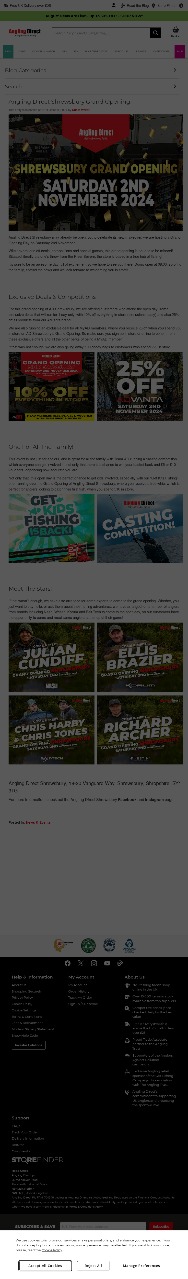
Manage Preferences (141, 1265)
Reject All (93, 1265)
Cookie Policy (52, 1250)
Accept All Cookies (45, 1265)
